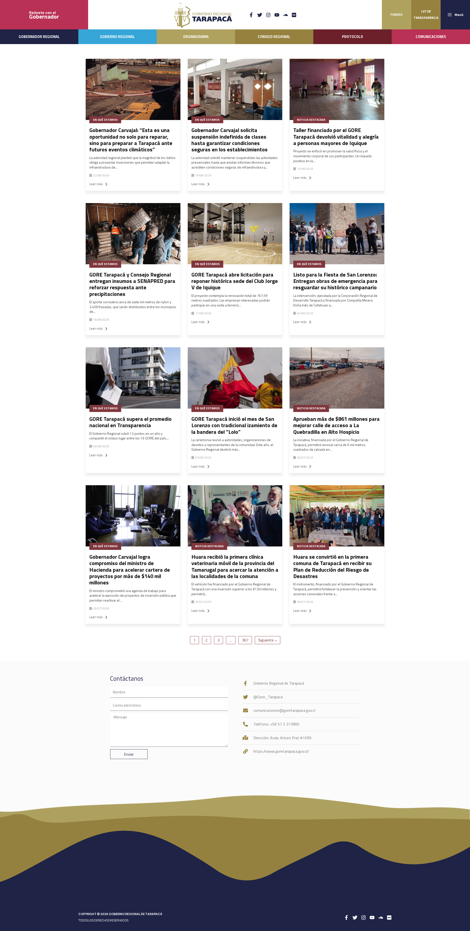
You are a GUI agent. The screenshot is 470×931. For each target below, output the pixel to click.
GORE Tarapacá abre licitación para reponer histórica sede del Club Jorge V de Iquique (234, 281)
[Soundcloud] (285, 14)
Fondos (396, 14)
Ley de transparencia (425, 14)
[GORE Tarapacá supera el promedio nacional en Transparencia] (133, 378)
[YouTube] (276, 14)
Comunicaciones (431, 36)
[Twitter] (259, 14)
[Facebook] (251, 14)
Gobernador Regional (39, 36)
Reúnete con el (44, 15)
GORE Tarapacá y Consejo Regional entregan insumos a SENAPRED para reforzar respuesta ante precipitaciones (132, 284)
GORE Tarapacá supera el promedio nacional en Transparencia (130, 422)
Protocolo (352, 36)
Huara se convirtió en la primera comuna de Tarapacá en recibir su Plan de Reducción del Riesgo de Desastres (332, 566)
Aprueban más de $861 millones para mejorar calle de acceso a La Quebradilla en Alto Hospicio (336, 425)
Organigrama (196, 36)
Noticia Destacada (311, 119)
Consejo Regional (274, 36)
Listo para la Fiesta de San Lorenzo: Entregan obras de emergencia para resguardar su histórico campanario (335, 281)
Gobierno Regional (117, 36)
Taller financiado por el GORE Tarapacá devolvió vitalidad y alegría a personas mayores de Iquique (336, 136)
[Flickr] (294, 14)
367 (245, 640)
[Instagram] (268, 14)
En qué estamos (105, 119)
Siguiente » (267, 640)
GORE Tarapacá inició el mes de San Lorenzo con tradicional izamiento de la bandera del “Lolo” (234, 425)
